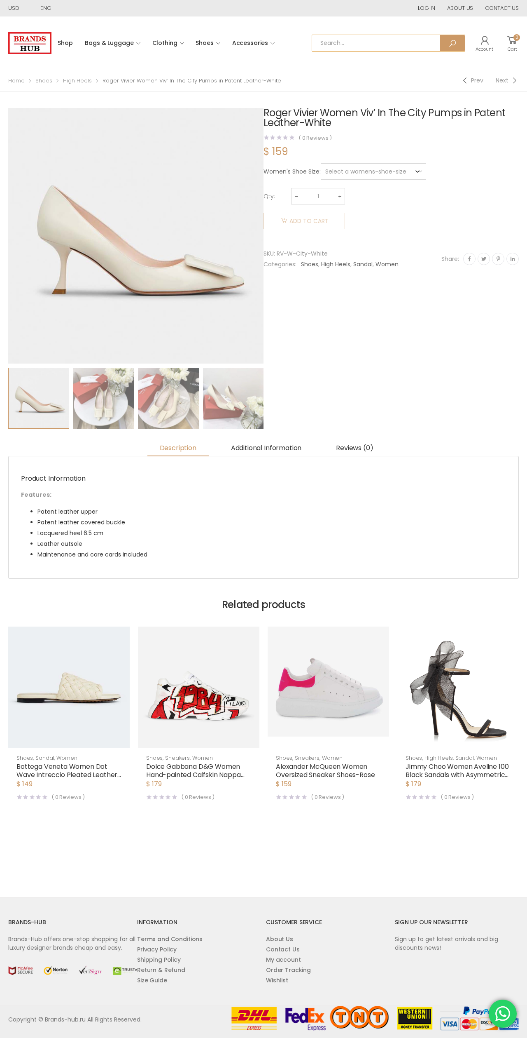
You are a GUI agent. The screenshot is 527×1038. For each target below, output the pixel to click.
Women (387, 264)
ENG (45, 8)
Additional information (266, 448)
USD (13, 8)
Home (16, 81)
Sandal (363, 264)
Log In (426, 8)
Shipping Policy (159, 960)
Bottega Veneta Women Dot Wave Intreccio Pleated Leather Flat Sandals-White (66, 775)
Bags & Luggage (109, 43)
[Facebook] (469, 259)
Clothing (164, 43)
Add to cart (309, 221)
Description (178, 448)
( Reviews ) (315, 138)
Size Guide (152, 980)
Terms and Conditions (170, 939)
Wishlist (277, 980)
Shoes (204, 43)
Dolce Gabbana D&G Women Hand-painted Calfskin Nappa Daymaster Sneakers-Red (193, 775)
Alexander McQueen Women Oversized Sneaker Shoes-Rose (325, 771)
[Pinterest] (498, 259)
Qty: (269, 196)
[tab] (178, 448)
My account (283, 960)
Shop (65, 43)
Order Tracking (288, 970)
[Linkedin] (512, 259)
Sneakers (177, 758)
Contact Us (283, 949)
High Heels (77, 81)
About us (460, 8)
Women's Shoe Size (291, 171)
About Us (279, 939)
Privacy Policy (157, 949)
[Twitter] (484, 259)
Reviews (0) (354, 448)
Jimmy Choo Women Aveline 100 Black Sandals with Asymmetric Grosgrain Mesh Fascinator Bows (457, 775)
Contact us (502, 8)
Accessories (250, 43)
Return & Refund (161, 970)
